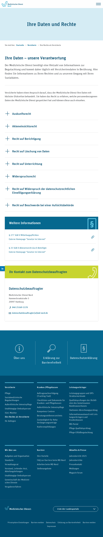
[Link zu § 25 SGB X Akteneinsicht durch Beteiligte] (88, 250)
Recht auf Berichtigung (26, 139)
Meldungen (74, 468)
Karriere (41, 450)
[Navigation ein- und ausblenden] (98, 4)
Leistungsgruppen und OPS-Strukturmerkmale (81, 394)
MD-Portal (73, 424)
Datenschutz (51, 522)
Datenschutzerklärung (83, 358)
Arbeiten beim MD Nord (47, 464)
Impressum (51, 526)
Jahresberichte (75, 460)
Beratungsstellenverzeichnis (49, 415)
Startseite (20, 45)
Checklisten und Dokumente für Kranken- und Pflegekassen (51, 401)
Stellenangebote (44, 468)
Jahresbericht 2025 (78, 456)
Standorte (9, 460)
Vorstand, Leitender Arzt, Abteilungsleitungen (16, 470)
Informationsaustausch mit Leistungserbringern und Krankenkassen (83, 417)
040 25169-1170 (20, 307)
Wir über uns (10, 450)
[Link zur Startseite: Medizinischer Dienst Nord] (12, 4)
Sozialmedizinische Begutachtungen (13, 399)
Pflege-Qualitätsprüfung (80, 428)
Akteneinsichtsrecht (24, 126)
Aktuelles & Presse (77, 450)
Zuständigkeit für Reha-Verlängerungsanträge (47, 421)
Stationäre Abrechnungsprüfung (83, 410)
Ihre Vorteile (42, 456)
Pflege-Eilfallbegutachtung (81, 432)
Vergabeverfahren (13, 486)
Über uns (19, 358)
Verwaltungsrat (11, 464)
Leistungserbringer (77, 387)
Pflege (7, 393)
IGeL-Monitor (11, 412)
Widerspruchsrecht (24, 176)
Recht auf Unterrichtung (27, 164)
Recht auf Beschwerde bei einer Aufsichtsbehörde (43, 205)
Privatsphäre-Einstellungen (18, 522)
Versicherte (32, 45)
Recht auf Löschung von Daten (30, 151)
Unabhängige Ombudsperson (18, 408)
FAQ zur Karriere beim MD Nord (51, 460)
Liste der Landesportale (68, 509)
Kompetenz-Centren (46, 411)
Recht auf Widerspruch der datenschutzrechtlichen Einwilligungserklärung (43, 190)
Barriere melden (37, 522)
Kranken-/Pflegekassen (47, 387)
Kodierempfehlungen (46, 426)
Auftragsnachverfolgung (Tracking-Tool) (47, 394)
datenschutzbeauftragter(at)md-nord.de (30, 313)
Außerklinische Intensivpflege (18, 404)
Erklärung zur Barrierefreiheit (51, 360)
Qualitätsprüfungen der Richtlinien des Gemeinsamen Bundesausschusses (83, 403)
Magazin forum (75, 472)
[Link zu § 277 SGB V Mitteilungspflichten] (88, 238)
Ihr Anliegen (10, 421)
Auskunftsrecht (21, 114)
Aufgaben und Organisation (17, 456)
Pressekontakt (75, 464)
